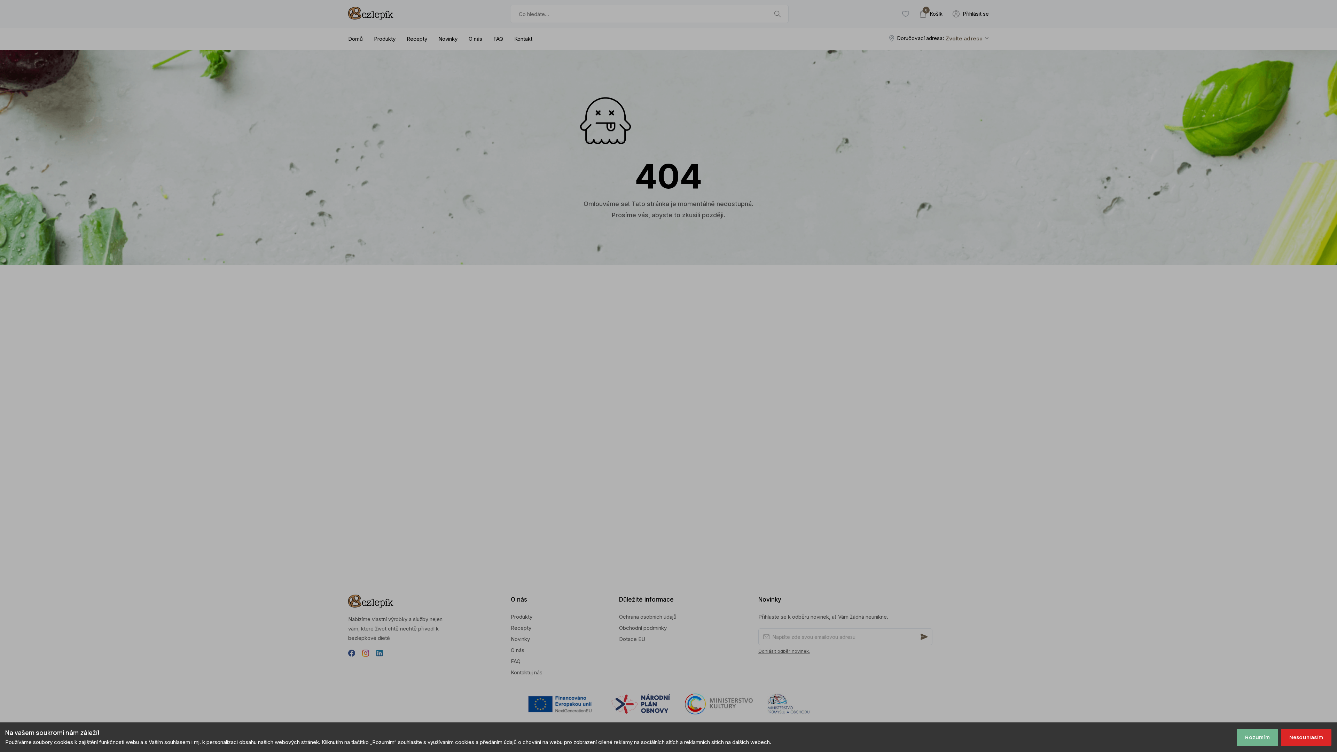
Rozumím (1257, 737)
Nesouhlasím (1306, 737)
